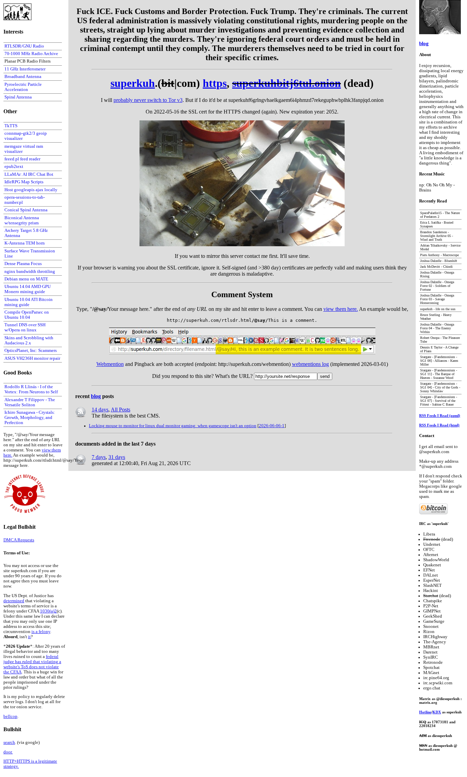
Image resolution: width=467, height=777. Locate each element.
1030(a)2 (48, 611)
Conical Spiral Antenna (26, 210)
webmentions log (310, 364)
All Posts (120, 409)
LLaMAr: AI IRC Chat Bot (28, 174)
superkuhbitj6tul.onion (286, 83)
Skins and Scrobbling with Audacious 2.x (28, 340)
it (29, 636)
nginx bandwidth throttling (29, 271)
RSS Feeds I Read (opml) (439, 416)
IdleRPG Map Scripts (23, 182)
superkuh (132, 83)
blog (96, 396)
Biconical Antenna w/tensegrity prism (21, 220)
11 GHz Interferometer (24, 69)
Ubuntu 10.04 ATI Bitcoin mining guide (28, 302)
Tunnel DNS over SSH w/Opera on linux (24, 327)
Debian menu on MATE (26, 279)
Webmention (110, 364)
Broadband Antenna (22, 76)
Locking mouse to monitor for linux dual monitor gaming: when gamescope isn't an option (172, 425)
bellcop (10, 716)
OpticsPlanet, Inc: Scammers (30, 350)
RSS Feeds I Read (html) (439, 425)
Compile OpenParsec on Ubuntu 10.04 (26, 315)
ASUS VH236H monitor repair (32, 358)
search (9, 742)
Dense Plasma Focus (23, 263)
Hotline (425, 712)
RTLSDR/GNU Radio (24, 46)
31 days (116, 457)
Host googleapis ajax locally (30, 189)
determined (13, 600)
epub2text (13, 166)
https (215, 83)
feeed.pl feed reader (22, 159)
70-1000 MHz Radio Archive (31, 53)
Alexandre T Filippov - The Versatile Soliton (29, 402)
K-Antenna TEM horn (24, 243)
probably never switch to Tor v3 (148, 100)
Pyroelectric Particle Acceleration (23, 87)
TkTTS (10, 125)
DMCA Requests (18, 540)
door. (8, 752)
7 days (99, 457)
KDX (436, 712)
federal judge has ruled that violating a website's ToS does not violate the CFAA (32, 664)
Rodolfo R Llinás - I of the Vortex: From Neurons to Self (31, 389)
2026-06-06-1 (271, 425)
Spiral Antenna (18, 97)
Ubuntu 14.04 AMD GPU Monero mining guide (27, 289)
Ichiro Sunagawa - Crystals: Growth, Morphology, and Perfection (29, 417)
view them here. (340, 309)
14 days (100, 409)
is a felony (40, 631)
